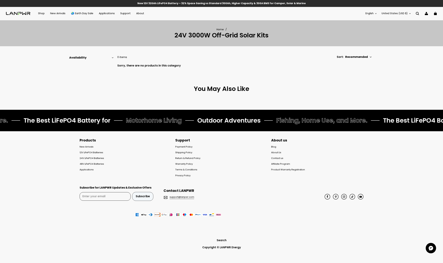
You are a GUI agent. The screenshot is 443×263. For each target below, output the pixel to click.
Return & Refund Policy (187, 158)
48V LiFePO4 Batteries (92, 164)
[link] (125, 13)
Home (220, 29)
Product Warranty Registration (288, 169)
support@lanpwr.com (182, 197)
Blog (273, 146)
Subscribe (143, 196)
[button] (417, 13)
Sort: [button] (352, 57)
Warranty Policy (184, 164)
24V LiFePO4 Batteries (92, 158)
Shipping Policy (183, 152)
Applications (87, 169)
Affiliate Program (280, 164)
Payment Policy (183, 146)
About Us (276, 152)
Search (222, 240)
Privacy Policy (183, 175)
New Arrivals (86, 146)
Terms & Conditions (186, 169)
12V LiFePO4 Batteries (91, 152)
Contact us (277, 158)
